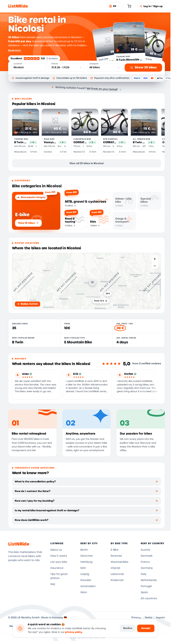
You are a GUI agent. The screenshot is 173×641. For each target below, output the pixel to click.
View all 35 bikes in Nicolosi (86, 163)
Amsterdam (88, 586)
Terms (148, 617)
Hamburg (86, 562)
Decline (127, 628)
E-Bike (114, 549)
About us (56, 549)
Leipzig (84, 574)
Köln (83, 568)
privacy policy (73, 632)
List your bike (58, 562)
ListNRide (18, 544)
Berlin (84, 549)
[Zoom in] (154, 259)
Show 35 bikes (146, 67)
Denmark (147, 556)
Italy (143, 574)
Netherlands (149, 580)
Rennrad (116, 556)
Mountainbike (119, 562)
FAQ (52, 584)
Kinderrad (117, 580)
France (145, 562)
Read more (14, 50)
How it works (58, 556)
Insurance (57, 568)
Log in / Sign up (153, 6)
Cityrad (115, 568)
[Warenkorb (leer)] (129, 6)
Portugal (146, 586)
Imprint (160, 617)
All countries (149, 598)
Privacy (136, 617)
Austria (145, 549)
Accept (145, 628)
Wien (83, 592)
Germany (147, 568)
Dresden (85, 580)
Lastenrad (117, 574)
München (86, 556)
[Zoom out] (154, 265)
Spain (144, 592)
